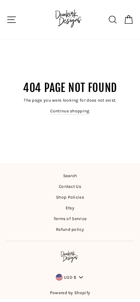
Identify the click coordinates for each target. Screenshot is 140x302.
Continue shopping (69, 110)
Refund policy (70, 229)
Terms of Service (70, 218)
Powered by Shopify (70, 292)
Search (70, 175)
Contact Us (70, 186)
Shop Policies (70, 197)
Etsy (70, 207)
